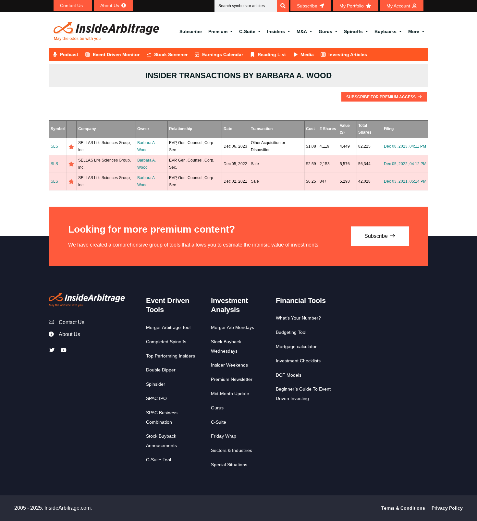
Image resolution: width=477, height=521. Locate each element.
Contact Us (71, 322)
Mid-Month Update (230, 393)
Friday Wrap (223, 436)
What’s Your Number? (298, 318)
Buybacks (385, 31)
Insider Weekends (229, 365)
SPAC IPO (156, 398)
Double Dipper (161, 369)
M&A (302, 31)
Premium (217, 31)
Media (307, 54)
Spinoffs (353, 31)
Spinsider (155, 384)
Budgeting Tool (291, 332)
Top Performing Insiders (170, 355)
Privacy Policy (447, 508)
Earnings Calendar (222, 54)
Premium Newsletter (231, 379)
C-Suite (247, 31)
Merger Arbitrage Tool (168, 327)
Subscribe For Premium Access (381, 97)
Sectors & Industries (231, 450)
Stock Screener (171, 54)
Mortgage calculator (296, 346)
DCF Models (288, 375)
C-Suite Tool (158, 459)
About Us (69, 334)
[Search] (283, 6)
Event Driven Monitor (116, 54)
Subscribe (190, 31)
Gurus (325, 31)
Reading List (272, 54)
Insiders (276, 31)
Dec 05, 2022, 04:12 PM (405, 164)
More (413, 31)
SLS (54, 146)
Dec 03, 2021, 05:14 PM (405, 181)
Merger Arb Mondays (232, 327)
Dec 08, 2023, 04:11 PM (405, 146)
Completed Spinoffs (166, 341)
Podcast (69, 54)
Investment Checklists (298, 360)
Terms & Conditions (403, 508)
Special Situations (229, 464)
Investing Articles (347, 54)
